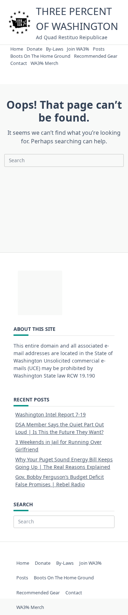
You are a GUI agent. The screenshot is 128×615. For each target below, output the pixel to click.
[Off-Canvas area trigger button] (48, 70)
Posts (99, 49)
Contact (18, 63)
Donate (34, 49)
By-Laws (54, 49)
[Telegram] (67, 70)
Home (16, 49)
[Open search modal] (83, 70)
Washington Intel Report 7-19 (50, 414)
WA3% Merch (44, 63)
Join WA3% (78, 49)
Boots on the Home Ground (40, 56)
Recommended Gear (95, 56)
